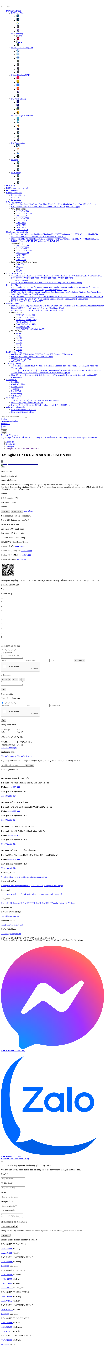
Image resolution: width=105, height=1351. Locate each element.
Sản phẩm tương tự (9, 756)
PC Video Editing (18, 99)
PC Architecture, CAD (20, 75)
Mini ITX (20, 264)
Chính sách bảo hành (9, 894)
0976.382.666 (7, 1261)
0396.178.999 (7, 1283)
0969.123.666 (14, 787)
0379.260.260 (7, 1327)
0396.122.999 (14, 811)
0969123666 (20, 546)
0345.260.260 (7, 1340)
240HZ (19, 350)
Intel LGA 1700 (22, 218)
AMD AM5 (21, 225)
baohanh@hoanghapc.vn (11, 933)
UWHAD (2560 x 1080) (26, 320)
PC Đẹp (14, 159)
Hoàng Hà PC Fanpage (10, 903)
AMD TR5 (20, 227)
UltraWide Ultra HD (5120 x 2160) (30, 329)
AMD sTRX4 (22, 230)
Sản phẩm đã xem (24, 756)
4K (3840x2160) (23, 326)
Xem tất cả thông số (9, 747)
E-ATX (19, 271)
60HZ (18, 333)
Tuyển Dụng (18, 877)
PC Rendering (17, 33)
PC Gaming (16, 173)
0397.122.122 (7, 1288)
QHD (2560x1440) (24, 322)
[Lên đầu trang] (2, 1161)
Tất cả (4, 680)
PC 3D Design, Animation (22, 115)
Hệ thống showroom (32, 877)
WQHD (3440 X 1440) (25, 324)
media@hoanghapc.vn (10, 916)
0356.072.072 (14, 835)
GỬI (3, 689)
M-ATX (19, 266)
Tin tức (44, 877)
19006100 (5, 1266)
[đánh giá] (2, 598)
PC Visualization (18, 143)
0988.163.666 (26, 551)
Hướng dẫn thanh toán (34, 886)
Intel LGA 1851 (22, 220)
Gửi (3, 720)
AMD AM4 (21, 223)
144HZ (19, 343)
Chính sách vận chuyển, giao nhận (49, 894)
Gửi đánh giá (79, 660)
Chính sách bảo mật (27, 894)
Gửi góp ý (5, 1235)
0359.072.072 (7, 1331)
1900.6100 (21, 559)
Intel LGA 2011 (22, 248)
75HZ (18, 336)
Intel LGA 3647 (22, 216)
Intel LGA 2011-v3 (24, 213)
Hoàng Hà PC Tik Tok (29, 903)
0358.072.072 (7, 1309)
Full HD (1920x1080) (25, 317)
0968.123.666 (25, 555)
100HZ (19, 338)
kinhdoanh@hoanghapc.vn (12, 925)
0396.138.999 (7, 1279)
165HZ (19, 345)
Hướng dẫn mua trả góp (53, 886)
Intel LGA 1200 (22, 211)
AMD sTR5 (21, 260)
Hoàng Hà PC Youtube (49, 903)
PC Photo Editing (18, 13)
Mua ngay (5, 511)
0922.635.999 (7, 1253)
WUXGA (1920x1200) (25, 315)
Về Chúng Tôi (7, 877)
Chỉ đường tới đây (8, 796)
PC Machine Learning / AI (22, 47)
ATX (18, 269)
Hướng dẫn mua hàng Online (13, 886)
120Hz (19, 340)
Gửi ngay (29, 765)
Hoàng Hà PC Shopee (68, 903)
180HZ (19, 347)
